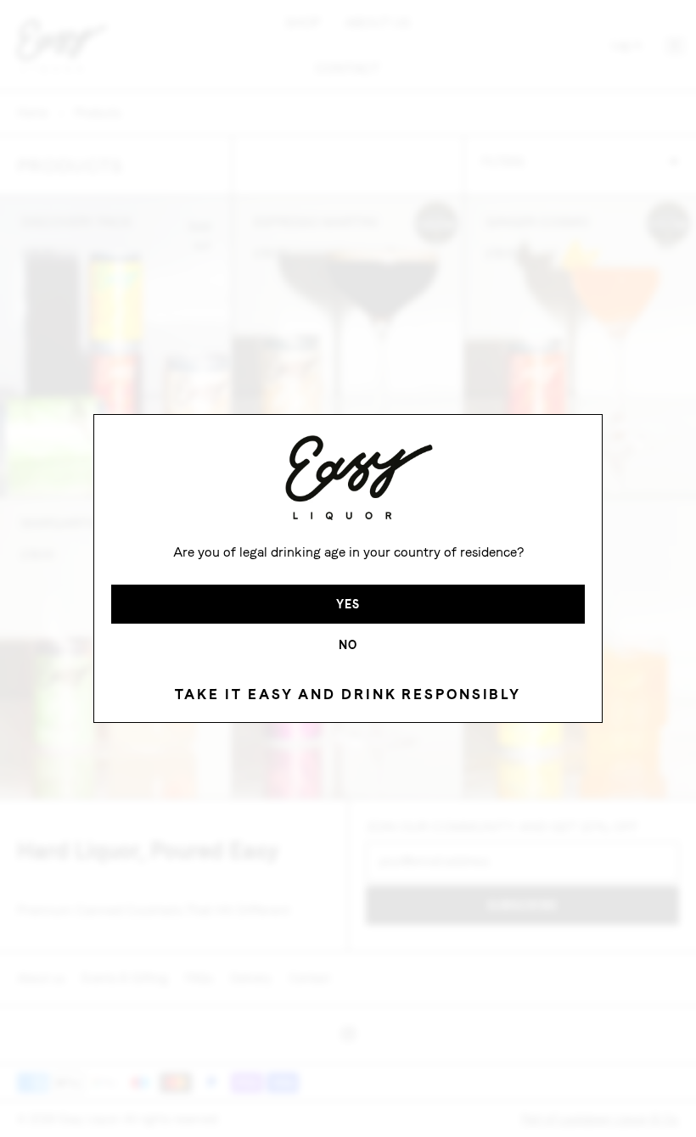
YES (348, 604)
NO (348, 645)
